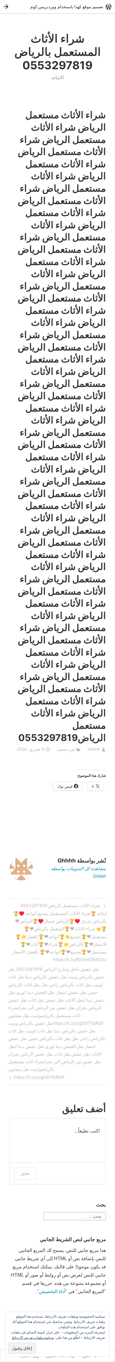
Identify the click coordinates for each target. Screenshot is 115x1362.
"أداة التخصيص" (52, 1291)
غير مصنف (66, 749)
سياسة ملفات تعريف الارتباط (33, 1338)
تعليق (25, 1173)
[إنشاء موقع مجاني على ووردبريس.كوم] (57, 6)
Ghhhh (94, 749)
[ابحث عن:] (74, 1215)
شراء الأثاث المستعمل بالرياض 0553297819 (57, 52)
